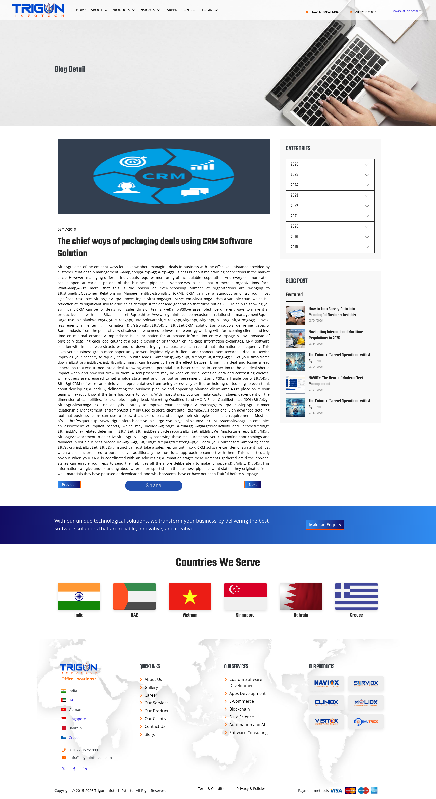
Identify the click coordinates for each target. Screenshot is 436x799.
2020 (294, 226)
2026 (294, 164)
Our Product (156, 711)
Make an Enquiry (325, 525)
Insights (147, 9)
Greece (74, 737)
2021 (294, 216)
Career (170, 9)
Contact (189, 9)
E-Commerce (241, 701)
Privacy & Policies (251, 788)
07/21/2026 (316, 389)
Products (121, 9)
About (96, 9)
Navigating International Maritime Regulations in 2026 (336, 335)
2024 (294, 185)
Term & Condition (213, 788)
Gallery (151, 687)
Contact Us (155, 726)
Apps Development (247, 693)
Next (253, 484)
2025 (294, 174)
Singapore (77, 718)
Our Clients (155, 718)
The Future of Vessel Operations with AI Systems (340, 358)
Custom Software (245, 682)
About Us (153, 679)
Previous (69, 484)
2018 (294, 247)
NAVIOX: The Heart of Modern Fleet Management (336, 381)
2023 (294, 195)
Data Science (241, 717)
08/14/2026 (316, 343)
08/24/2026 (316, 320)
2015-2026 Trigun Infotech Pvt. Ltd (105, 790)
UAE (71, 700)
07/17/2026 (316, 412)
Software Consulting (248, 732)
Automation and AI (247, 724)
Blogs (150, 734)
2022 (294, 206)
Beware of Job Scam (405, 11)
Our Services (157, 703)
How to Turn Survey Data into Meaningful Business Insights (332, 312)
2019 (294, 237)
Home (81, 9)
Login (207, 9)
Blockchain (239, 709)
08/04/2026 (316, 366)
